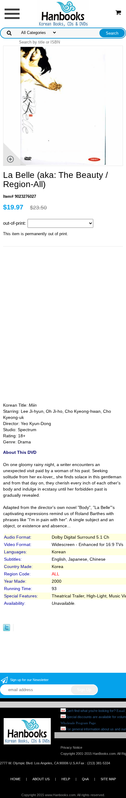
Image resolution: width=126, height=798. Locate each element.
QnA (85, 779)
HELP (65, 779)
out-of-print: (15, 223)
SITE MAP (108, 779)
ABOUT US (41, 779)
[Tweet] (6, 629)
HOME (15, 779)
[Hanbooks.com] (63, 13)
